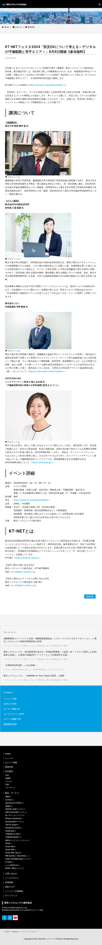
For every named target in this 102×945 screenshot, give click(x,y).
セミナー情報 (9, 709)
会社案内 (9, 771)
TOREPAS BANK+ (12, 837)
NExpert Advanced (13, 818)
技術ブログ (10, 887)
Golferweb (9, 831)
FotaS (7, 843)
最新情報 (90, 596)
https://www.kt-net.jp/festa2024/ (46, 85)
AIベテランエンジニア (14, 815)
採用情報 (9, 882)
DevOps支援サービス (13, 821)
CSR (7, 784)
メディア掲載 (9, 719)
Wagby (8, 806)
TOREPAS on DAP (12, 834)
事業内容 (9, 767)
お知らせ (7, 703)
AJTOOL (8, 800)
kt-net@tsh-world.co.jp (23, 571)
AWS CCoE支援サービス (15, 812)
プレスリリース (10, 714)
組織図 (7, 778)
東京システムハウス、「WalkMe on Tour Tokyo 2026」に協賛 (33, 675)
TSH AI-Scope (11, 825)
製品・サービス (12, 793)
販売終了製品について (14, 868)
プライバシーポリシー (30, 932)
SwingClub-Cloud (12, 828)
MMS (7, 796)
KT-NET (8, 862)
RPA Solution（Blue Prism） (16, 856)
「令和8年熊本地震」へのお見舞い (20, 665)
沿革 (7, 775)
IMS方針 (16, 932)
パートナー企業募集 (14, 891)
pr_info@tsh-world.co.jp (23, 585)
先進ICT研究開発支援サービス (17, 859)
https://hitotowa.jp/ (41, 462)
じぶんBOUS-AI (11, 865)
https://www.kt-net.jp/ (26, 557)
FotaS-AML (9, 849)
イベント (7, 698)
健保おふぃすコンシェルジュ (16, 840)
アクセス (8, 781)
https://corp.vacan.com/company (45, 371)
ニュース (9, 758)
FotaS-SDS (9, 846)
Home (8, 754)
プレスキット (10, 787)
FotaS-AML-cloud (12, 853)
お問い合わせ (11, 873)
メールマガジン (12, 878)
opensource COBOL (13, 803)
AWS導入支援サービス (14, 809)
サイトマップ (11, 895)
